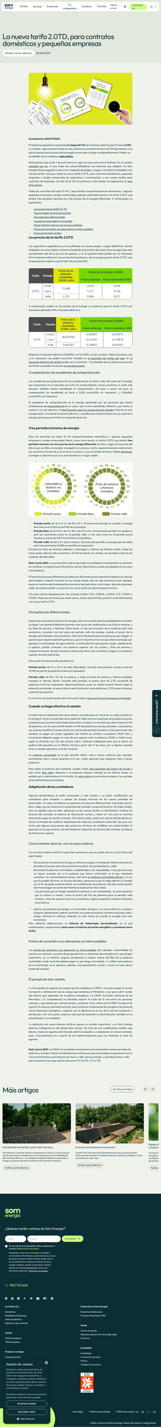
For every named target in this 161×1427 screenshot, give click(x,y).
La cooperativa (69, 6)
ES (143, 1412)
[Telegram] (31, 1298)
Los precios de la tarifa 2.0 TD (50, 209)
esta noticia (85, 776)
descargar (126, 451)
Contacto (85, 1338)
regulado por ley (38, 166)
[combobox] (46, 1362)
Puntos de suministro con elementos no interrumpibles (63, 229)
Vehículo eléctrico (13, 1319)
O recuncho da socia (90, 1357)
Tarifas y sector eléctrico (18, 53)
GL (151, 6)
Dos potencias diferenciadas (49, 217)
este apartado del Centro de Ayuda (109, 768)
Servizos (37, 6)
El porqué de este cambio (47, 233)
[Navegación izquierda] (145, 1089)
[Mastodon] (6, 1298)
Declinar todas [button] (26, 1412)
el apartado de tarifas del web (106, 358)
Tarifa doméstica (13, 1338)
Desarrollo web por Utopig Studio (140, 1423)
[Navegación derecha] (152, 1089)
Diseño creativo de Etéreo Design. (107, 1423)
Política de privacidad (99, 1411)
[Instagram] (12, 1298)
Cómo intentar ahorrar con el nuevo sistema (58, 225)
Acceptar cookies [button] (26, 1403)
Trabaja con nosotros (90, 1364)
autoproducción (56, 406)
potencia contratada (44, 755)
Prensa (83, 1360)
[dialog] (26, 1391)
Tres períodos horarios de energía (52, 213)
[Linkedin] (52, 1298)
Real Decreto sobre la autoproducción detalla (87, 410)
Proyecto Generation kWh (93, 1315)
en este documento (74, 365)
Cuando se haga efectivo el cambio (53, 221)
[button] (26, 1419)
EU (154, 1412)
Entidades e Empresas (16, 1315)
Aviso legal (77, 1411)
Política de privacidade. (38, 1271)
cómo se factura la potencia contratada (109, 698)
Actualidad (85, 1353)
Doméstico (10, 1311)
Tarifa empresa (12, 1342)
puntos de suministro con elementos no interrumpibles (64, 950)
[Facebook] (18, 1298)
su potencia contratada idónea (105, 877)
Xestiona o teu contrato (16, 1323)
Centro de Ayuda (88, 1330)
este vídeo (48, 772)
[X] (24, 1298)
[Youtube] (37, 1298)
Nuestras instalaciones (91, 1311)
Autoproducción (13, 1357)
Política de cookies (125, 1411)
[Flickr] (45, 1298)
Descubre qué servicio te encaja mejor (98, 1334)
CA (136, 1412)
